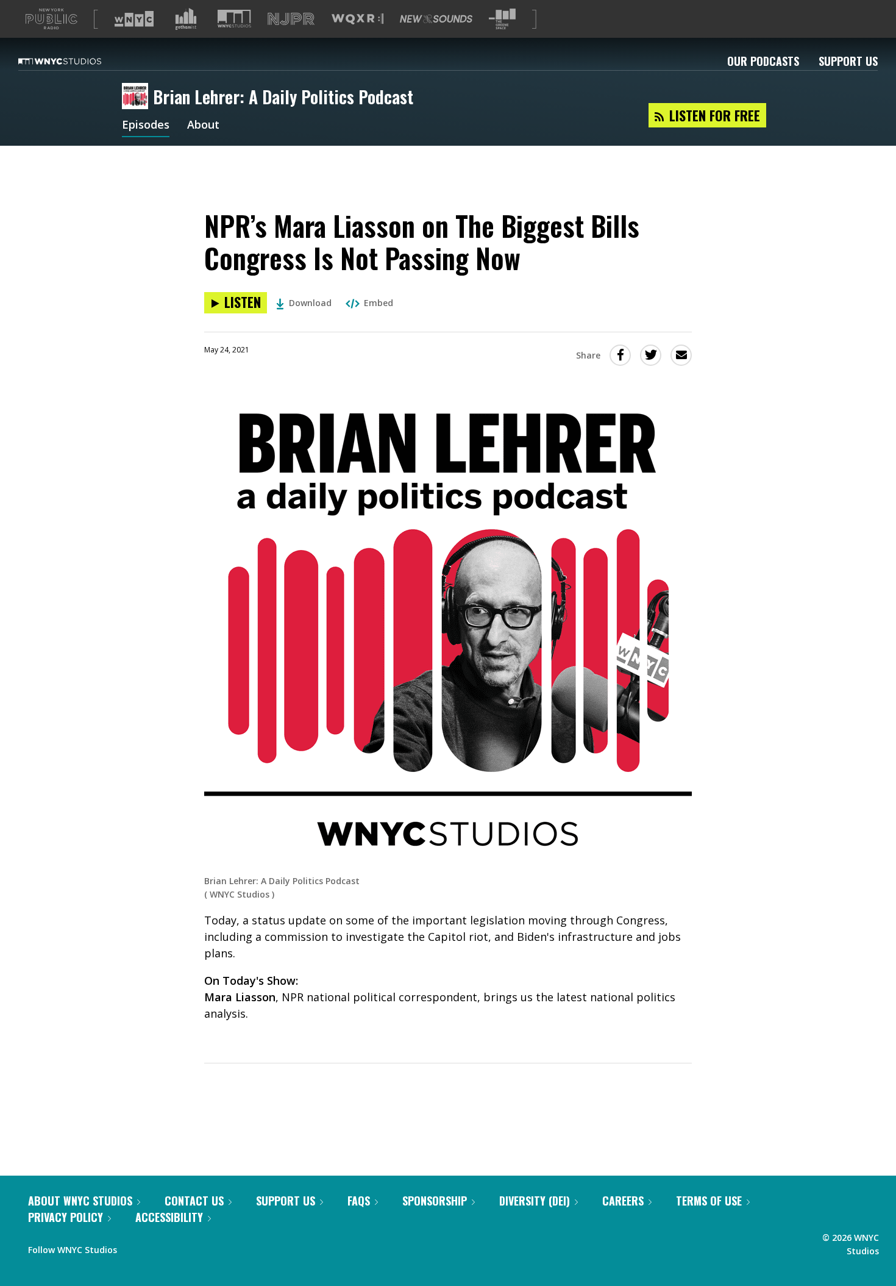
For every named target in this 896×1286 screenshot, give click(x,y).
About (203, 125)
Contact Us (194, 1201)
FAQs (358, 1201)
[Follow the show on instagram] (181, 1247)
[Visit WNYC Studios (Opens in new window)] (234, 18)
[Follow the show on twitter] (158, 1247)
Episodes (145, 125)
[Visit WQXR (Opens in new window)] (357, 19)
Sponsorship (434, 1201)
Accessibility (169, 1217)
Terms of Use (709, 1201)
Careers (623, 1201)
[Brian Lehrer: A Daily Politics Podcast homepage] (137, 97)
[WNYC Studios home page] (75, 60)
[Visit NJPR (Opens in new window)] (291, 19)
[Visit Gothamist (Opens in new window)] (186, 19)
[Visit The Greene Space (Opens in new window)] (502, 19)
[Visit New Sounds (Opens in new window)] (436, 19)
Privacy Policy (65, 1217)
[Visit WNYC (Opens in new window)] (134, 19)
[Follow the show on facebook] (134, 1247)
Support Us (848, 61)
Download (310, 303)
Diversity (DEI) (534, 1201)
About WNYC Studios (80, 1201)
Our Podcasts (763, 61)
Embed (378, 303)
